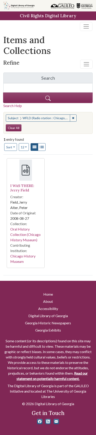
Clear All (13, 128)
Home (48, 294)
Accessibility (48, 308)
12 (25, 147)
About (48, 301)
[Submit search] (48, 97)
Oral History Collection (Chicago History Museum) (25, 234)
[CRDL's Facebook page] (39, 421)
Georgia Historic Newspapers (48, 323)
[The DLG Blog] (48, 421)
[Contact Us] (56, 421)
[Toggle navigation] (86, 26)
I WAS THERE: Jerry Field (22, 187)
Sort (9, 147)
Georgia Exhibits (48, 330)
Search (67, 79)
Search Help (12, 105)
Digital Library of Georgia (48, 316)
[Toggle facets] (86, 64)
